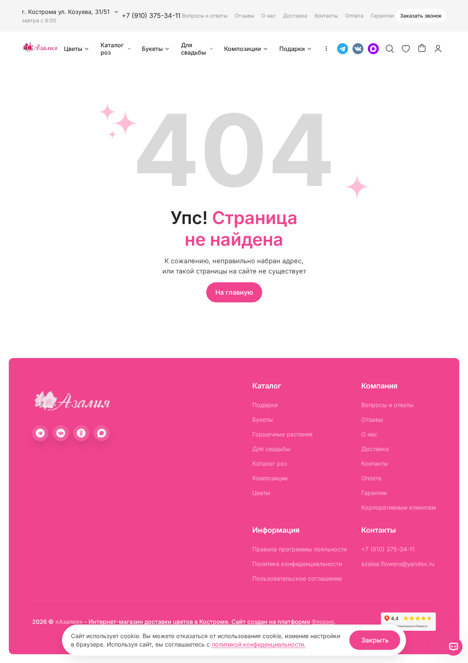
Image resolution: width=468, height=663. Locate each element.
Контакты (326, 15)
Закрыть (375, 640)
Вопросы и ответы (204, 15)
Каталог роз (112, 48)
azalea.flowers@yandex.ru (397, 563)
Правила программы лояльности (299, 549)
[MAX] (373, 48)
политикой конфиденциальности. (259, 644)
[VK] (357, 48)
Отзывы (244, 15)
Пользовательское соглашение (297, 578)
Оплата (354, 15)
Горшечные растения (282, 434)
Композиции (242, 48)
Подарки (292, 48)
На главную (234, 292)
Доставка (295, 15)
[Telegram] (342, 48)
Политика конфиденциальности (297, 563)
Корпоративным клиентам (398, 507)
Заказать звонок (421, 15)
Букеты (152, 48)
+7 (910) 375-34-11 (151, 15)
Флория (323, 621)
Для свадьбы (193, 48)
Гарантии (382, 15)
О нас (268, 15)
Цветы (73, 48)
